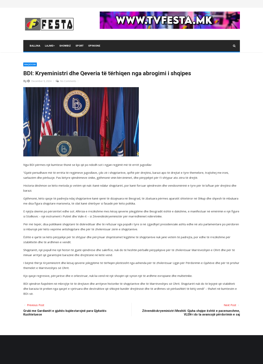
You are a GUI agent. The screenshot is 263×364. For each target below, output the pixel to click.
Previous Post (35, 305)
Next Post (230, 305)
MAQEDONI (30, 64)
